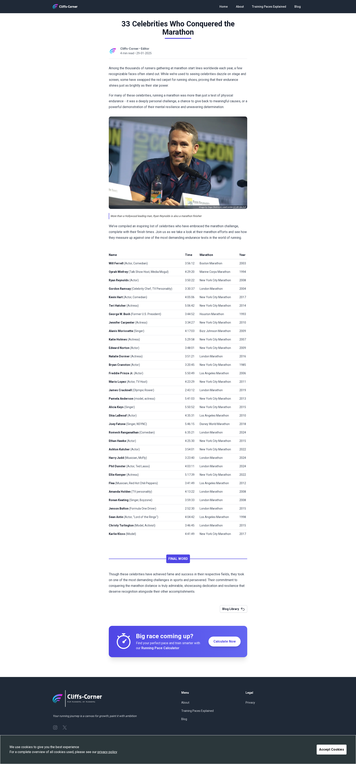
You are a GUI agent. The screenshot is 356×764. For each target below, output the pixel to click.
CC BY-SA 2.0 (239, 207)
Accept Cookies (331, 749)
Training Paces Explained (269, 6)
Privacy (250, 702)
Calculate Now (224, 641)
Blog (297, 6)
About (240, 6)
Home (223, 6)
